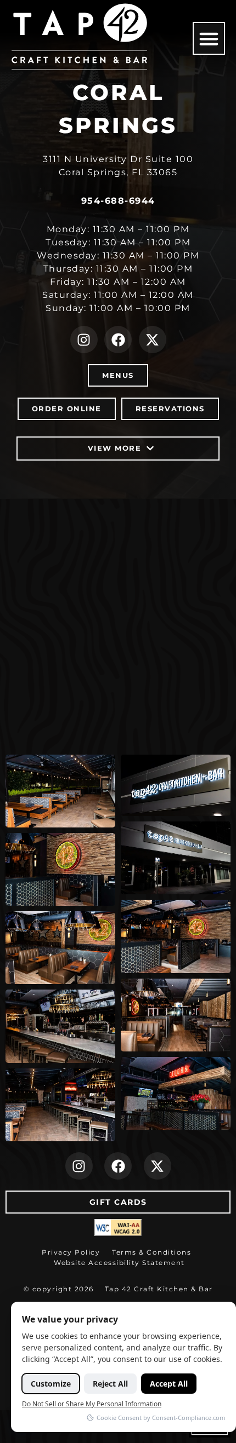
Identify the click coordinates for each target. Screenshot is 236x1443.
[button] (209, 38)
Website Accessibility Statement (119, 1262)
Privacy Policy (71, 1252)
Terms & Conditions (151, 1252)
